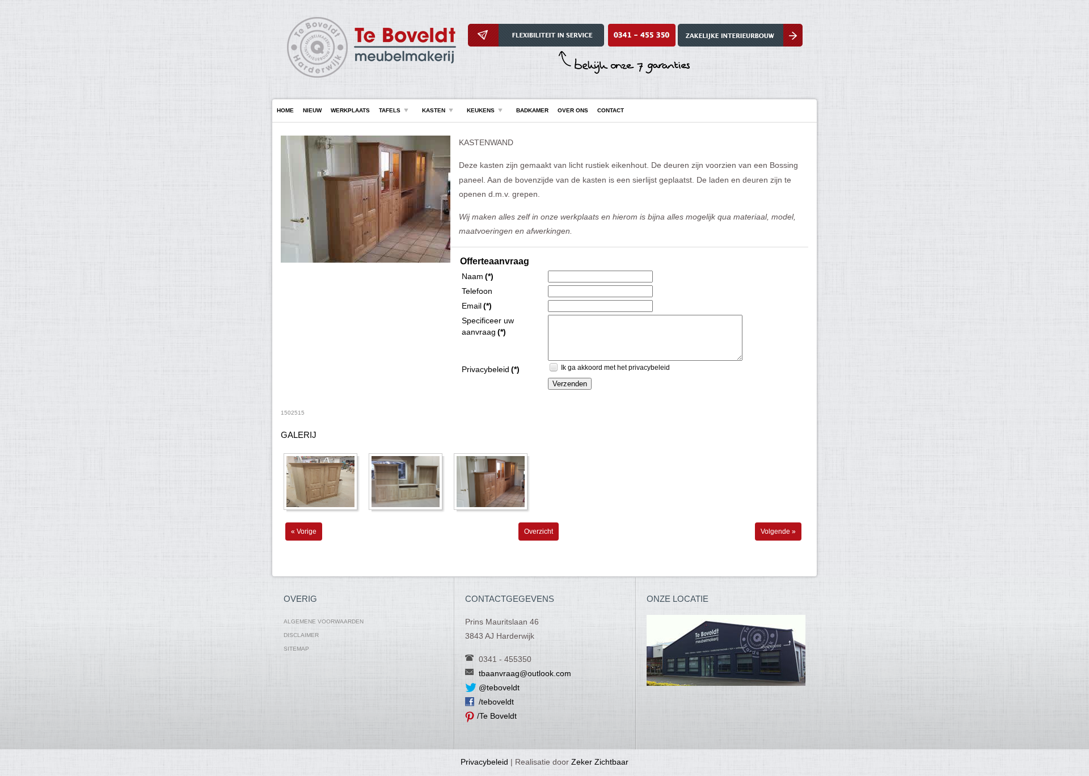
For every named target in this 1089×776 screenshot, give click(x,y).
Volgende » (778, 531)
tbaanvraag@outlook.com (525, 673)
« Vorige (303, 531)
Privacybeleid (484, 761)
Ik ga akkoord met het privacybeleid (615, 368)
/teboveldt (496, 701)
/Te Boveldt (497, 715)
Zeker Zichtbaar (599, 761)
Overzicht (538, 531)
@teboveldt (499, 687)
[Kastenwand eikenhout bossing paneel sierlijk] (365, 260)
